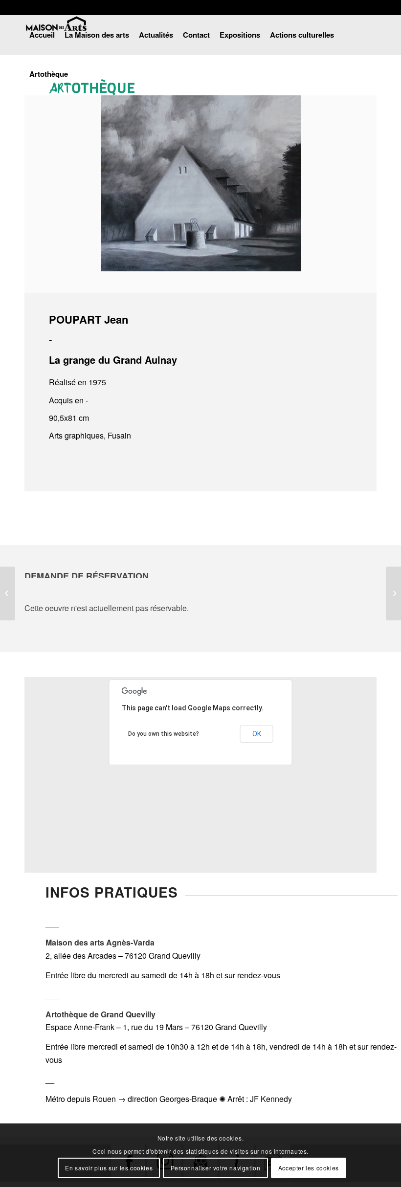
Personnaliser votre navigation (216, 1168)
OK (256, 734)
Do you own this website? (163, 733)
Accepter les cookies (308, 1168)
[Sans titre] (7, 593)
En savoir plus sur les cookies (109, 1168)
